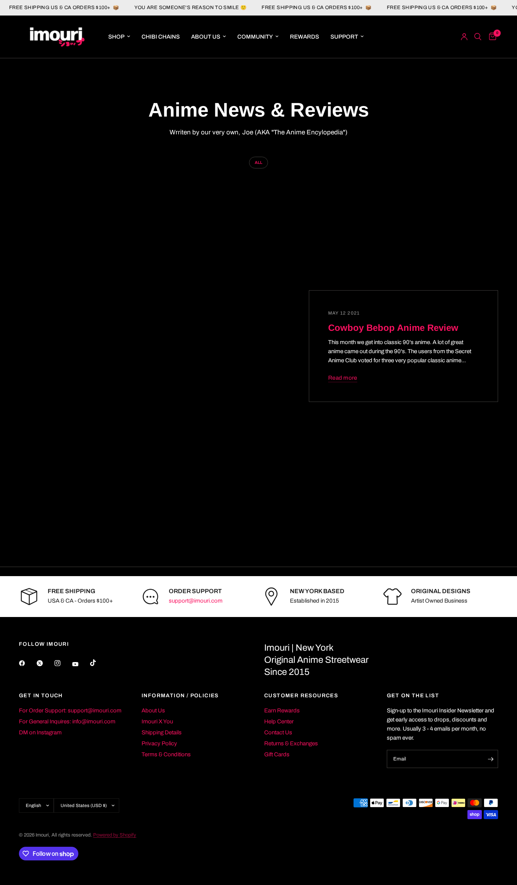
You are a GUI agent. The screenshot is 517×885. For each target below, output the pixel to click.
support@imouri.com (196, 601)
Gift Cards (277, 754)
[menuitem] (119, 36)
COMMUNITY (255, 37)
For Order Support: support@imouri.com (70, 710)
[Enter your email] (490, 759)
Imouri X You (157, 721)
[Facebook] (27, 663)
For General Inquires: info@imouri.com (67, 721)
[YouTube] (80, 664)
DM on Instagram (40, 732)
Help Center (279, 721)
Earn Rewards (282, 710)
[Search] (477, 37)
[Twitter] (45, 663)
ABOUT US (205, 37)
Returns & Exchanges (291, 743)
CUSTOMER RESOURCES (301, 695)
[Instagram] (63, 663)
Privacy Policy (159, 743)
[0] (490, 37)
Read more (342, 377)
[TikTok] (98, 662)
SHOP (116, 37)
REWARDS (304, 37)
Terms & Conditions (166, 754)
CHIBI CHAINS (161, 37)
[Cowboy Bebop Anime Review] (177, 346)
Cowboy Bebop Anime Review (393, 327)
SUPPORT (344, 37)
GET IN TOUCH (41, 695)
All (258, 162)
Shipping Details (162, 732)
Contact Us (278, 732)
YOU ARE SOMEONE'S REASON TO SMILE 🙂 (182, 7)
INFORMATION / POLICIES (180, 695)
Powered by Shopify (114, 835)
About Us (153, 710)
